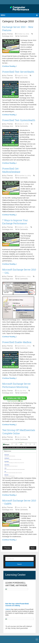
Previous (7, 548)
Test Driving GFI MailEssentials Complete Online (18, 432)
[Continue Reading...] (9, 66)
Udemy (8, 609)
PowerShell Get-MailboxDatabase (11, 170)
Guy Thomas (8, 34)
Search (19, 564)
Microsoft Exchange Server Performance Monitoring (16, 385)
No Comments (22, 36)
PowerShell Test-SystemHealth (18, 120)
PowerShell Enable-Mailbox (16, 342)
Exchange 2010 (7, 36)
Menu (3, 15)
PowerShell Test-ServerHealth (18, 71)
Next (32, 548)
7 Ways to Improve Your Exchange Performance (15, 222)
